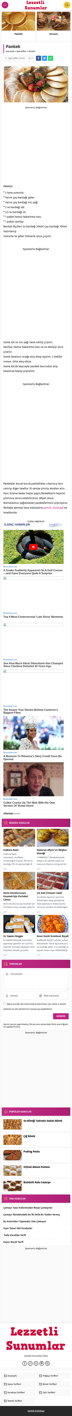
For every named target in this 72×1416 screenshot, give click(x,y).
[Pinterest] (41, 1363)
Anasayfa (10, 51)
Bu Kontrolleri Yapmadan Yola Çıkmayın (24, 1221)
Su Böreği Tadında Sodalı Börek (42, 1120)
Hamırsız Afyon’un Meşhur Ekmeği (52, 851)
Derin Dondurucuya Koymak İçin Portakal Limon (15, 896)
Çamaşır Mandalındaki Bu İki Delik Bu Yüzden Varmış (31, 1214)
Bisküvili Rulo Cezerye (37, 1182)
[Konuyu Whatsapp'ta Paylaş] (50, 58)
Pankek (18, 33)
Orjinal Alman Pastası (36, 1167)
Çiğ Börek (29, 1136)
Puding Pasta (31, 1151)
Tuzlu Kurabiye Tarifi (14, 1235)
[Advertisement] (36, 145)
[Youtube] (36, 1363)
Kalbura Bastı (11, 849)
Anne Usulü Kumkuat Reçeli (52, 936)
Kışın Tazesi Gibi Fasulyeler (17, 1228)
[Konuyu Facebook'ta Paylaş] (38, 58)
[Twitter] (30, 1363)
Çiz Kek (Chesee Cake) (49, 892)
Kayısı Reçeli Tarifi (13, 1242)
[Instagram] (47, 1363)
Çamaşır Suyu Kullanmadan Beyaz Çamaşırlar (28, 1207)
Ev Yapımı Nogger (13, 936)
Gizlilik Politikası (36, 1411)
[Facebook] (24, 1363)
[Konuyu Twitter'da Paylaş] (44, 58)
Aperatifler (21, 51)
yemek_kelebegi (53, 507)
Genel (22, 58)
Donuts (53, 33)
